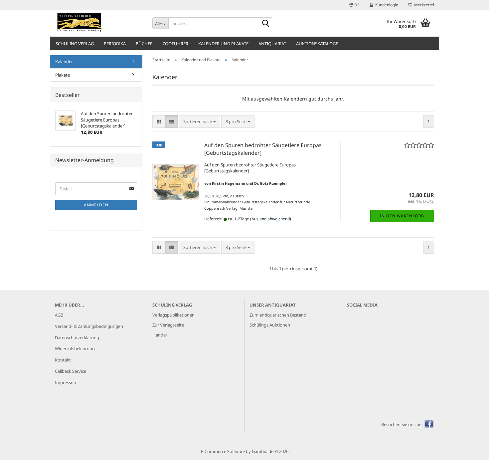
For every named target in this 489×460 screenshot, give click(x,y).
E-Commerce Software (223, 451)
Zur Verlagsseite (168, 325)
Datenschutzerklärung (77, 338)
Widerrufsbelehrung (75, 348)
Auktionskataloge (317, 44)
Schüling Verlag (75, 44)
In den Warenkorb (402, 216)
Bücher (144, 44)
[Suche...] (265, 24)
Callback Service (70, 371)
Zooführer (175, 44)
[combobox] (199, 121)
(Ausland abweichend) (270, 219)
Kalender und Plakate (223, 44)
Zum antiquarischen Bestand (277, 315)
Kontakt (63, 360)
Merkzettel (423, 5)
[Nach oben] (471, 450)
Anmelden (96, 205)
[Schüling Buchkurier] (98, 23)
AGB (59, 315)
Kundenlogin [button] (385, 5)
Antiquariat (272, 44)
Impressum (66, 382)
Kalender (64, 62)
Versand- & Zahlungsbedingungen (89, 326)
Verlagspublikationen (173, 315)
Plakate (62, 75)
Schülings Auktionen (269, 325)
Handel (159, 335)
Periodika (115, 44)
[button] (354, 5)
